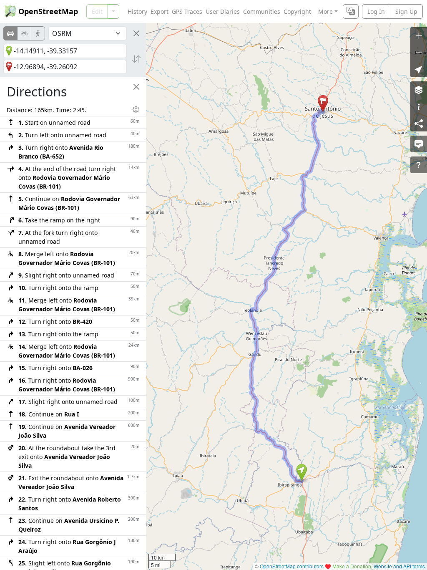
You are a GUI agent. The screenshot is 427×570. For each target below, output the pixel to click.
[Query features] (418, 164)
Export (159, 11)
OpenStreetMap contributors (292, 566)
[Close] (136, 33)
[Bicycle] (24, 33)
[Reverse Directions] (136, 59)
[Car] (10, 33)
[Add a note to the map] (418, 144)
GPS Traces (187, 11)
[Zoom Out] (418, 52)
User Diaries (223, 11)
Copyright (297, 11)
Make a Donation (351, 566)
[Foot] (38, 33)
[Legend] (418, 106)
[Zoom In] (418, 35)
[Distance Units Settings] (136, 109)
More (325, 11)
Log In (376, 11)
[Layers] (418, 89)
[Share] (418, 123)
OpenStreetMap (48, 11)
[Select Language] (351, 11)
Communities (261, 11)
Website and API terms (399, 566)
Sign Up (406, 11)
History (137, 11)
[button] (301, 472)
